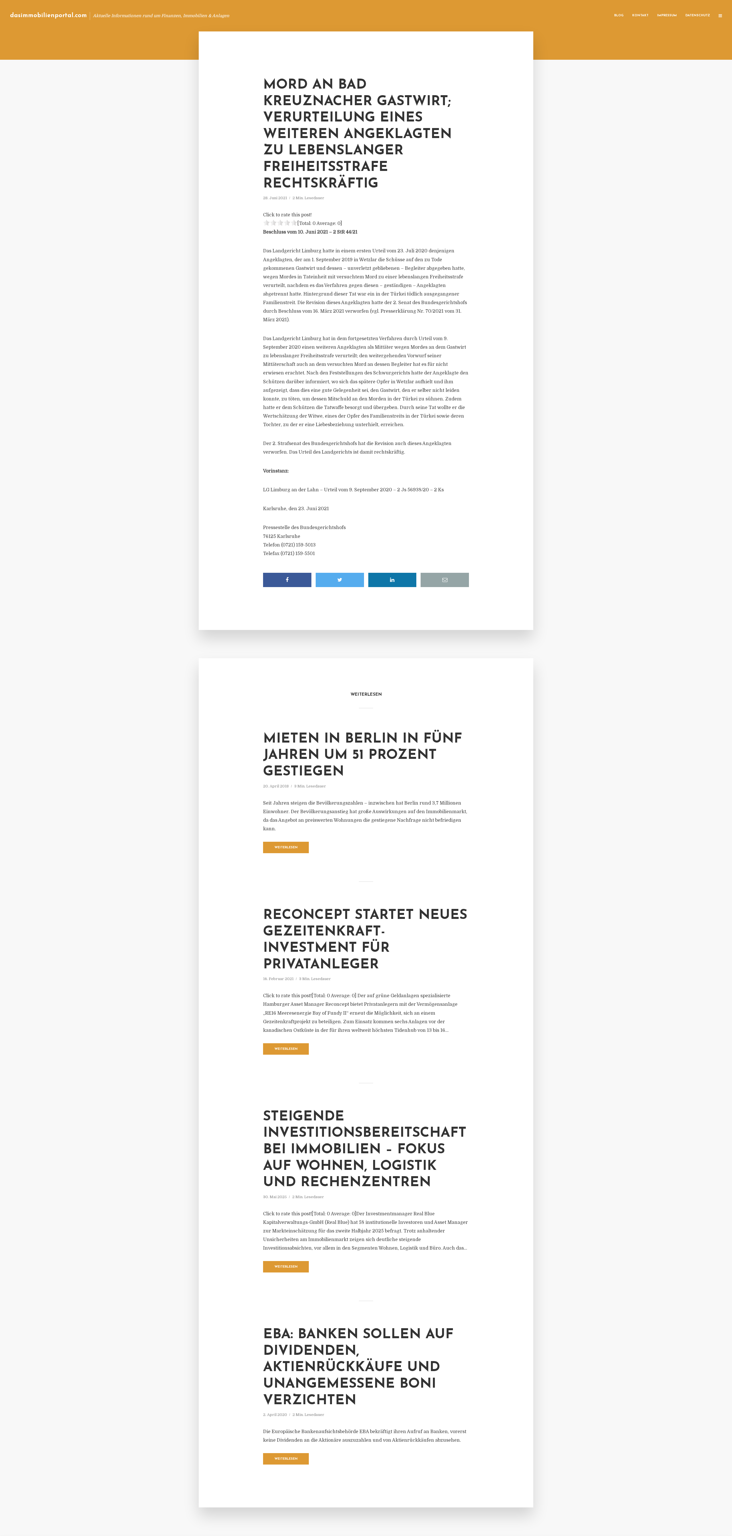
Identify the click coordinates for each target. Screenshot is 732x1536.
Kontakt (640, 15)
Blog (619, 15)
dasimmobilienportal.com (48, 16)
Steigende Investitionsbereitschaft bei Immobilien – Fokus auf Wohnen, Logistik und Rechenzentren (364, 1150)
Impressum (667, 15)
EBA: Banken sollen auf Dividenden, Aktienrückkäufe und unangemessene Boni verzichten (358, 1367)
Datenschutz (697, 15)
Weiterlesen (286, 847)
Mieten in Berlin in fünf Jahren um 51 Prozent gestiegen (362, 755)
